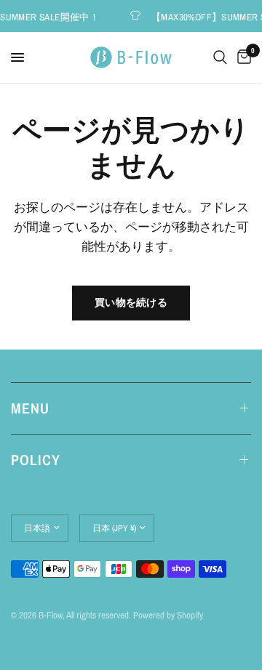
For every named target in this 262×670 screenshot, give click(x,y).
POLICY (35, 459)
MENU (30, 408)
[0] (241, 57)
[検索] (220, 57)
